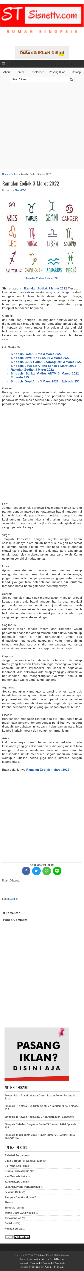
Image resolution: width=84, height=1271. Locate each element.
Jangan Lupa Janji (16, 1181)
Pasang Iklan (57, 72)
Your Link (35, 1263)
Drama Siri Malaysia (17, 1171)
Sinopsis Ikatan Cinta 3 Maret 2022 (36, 354)
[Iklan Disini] (42, 58)
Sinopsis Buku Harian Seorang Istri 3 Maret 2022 (46, 362)
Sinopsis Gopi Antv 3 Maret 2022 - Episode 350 (45, 381)
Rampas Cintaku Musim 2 (20, 1197)
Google (49, 1266)
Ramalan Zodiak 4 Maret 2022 (47, 769)
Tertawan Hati (13, 1218)
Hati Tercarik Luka (16, 1176)
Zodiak (14, 174)
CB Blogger (58, 1259)
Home (5, 174)
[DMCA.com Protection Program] (18, 1238)
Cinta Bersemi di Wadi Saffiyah (23, 1160)
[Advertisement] (42, 127)
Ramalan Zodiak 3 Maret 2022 (30, 183)
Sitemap (75, 72)
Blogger (36, 1266)
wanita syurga (13, 1228)
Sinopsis (10, 1207)
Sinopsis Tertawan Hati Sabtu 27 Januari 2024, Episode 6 (39, 1116)
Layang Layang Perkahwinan (22, 1186)
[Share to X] (36, 871)
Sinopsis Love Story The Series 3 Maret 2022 (43, 365)
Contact (20, 72)
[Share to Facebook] (26, 871)
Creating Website (41, 1259)
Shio (7, 1202)
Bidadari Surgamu (16, 1155)
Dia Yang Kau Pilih (16, 1165)
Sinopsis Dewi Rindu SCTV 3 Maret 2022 (40, 357)
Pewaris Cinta (13, 1192)
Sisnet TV (20, 190)
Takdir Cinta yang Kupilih (20, 1213)
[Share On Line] (57, 871)
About (7, 72)
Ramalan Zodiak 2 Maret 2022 (42, 278)
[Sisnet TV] (42, 22)
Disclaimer (37, 72)
